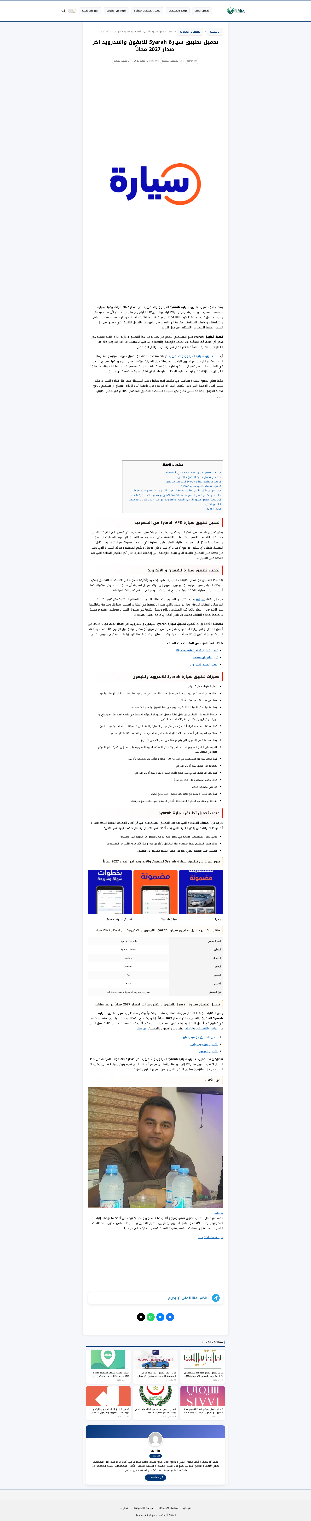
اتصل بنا (124, 1507)
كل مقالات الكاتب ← (210, 1237)
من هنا (142, 1028)
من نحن (187, 1507)
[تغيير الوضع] (72, 11)
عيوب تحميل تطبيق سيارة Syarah (201, 486)
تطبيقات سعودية (170, 61)
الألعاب (189, 1028)
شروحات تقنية (90, 10)
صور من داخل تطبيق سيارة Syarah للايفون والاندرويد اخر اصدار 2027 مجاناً (177, 490)
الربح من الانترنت (116, 10)
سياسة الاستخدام (168, 1507)
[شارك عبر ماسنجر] (160, 1317)
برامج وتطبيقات (178, 10)
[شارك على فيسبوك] (170, 1317)
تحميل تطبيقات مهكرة (147, 10)
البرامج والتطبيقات (207, 1028)
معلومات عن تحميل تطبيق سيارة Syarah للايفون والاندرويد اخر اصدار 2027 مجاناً (174, 495)
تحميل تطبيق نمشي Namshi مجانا (197, 650)
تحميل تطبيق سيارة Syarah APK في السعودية (193, 472)
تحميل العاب (202, 10)
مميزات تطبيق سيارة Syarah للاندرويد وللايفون (193, 481)
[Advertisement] (155, 94)
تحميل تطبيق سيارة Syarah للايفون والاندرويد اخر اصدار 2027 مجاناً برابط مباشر (175, 499)
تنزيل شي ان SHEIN (205, 657)
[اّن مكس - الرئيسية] (235, 10)
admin (190, 61)
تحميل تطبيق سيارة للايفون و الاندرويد (198, 477)
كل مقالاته (155, 1477)
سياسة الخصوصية (143, 1507)
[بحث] (63, 11)
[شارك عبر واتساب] (151, 1317)
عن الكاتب (213, 504)
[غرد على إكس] (141, 1317)
